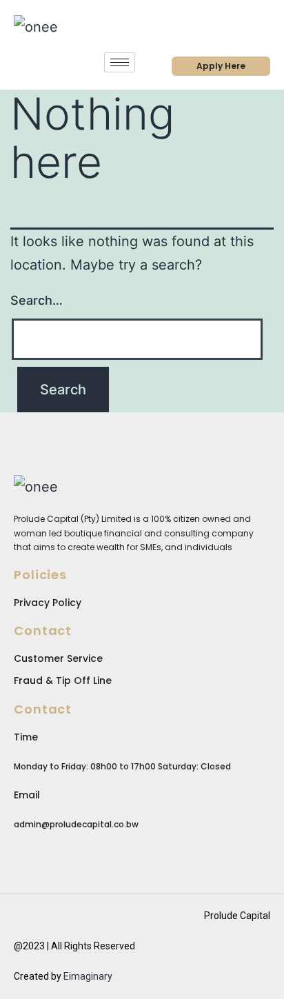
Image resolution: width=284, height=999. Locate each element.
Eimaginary (87, 976)
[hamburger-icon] (119, 62)
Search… (36, 300)
